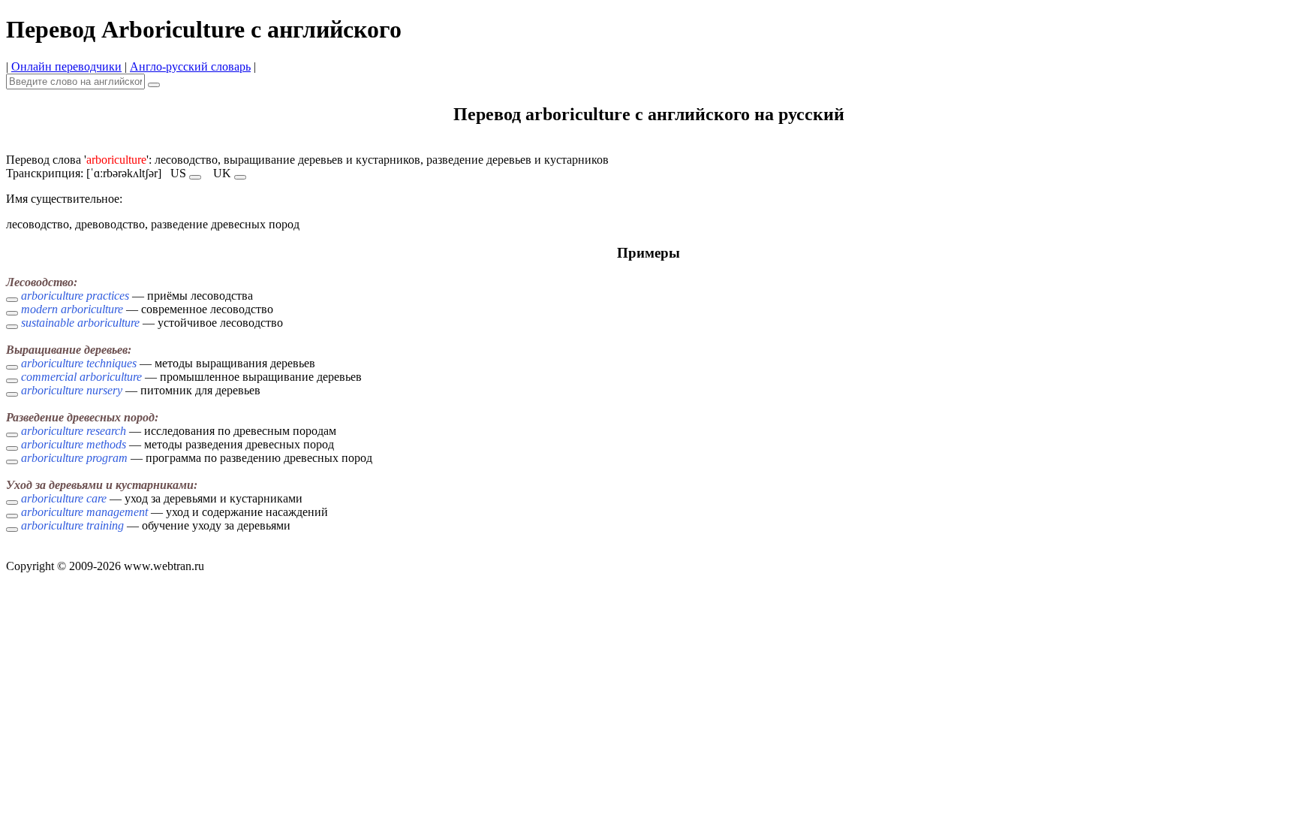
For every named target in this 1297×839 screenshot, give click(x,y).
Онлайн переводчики (66, 66)
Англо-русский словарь (190, 66)
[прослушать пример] (12, 299)
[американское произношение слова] (195, 177)
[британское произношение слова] (240, 177)
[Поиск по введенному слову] (154, 85)
